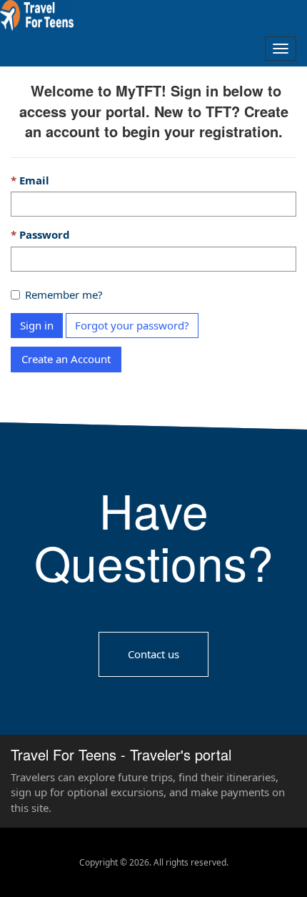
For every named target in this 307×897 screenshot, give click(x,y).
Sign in (37, 325)
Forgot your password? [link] (132, 325)
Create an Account (66, 359)
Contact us (153, 653)
